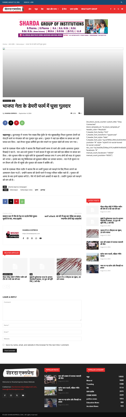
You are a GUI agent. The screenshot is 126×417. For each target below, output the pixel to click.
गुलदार (36, 190)
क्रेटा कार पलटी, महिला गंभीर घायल (110, 255)
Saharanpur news (26, 190)
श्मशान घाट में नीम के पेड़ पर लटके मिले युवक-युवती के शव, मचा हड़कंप (20, 217)
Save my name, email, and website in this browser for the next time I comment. (37, 345)
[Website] (32, 238)
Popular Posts (52, 370)
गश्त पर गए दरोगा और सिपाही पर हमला (111, 266)
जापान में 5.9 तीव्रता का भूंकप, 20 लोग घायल (69, 278)
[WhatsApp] (22, 122)
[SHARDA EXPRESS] (12, 235)
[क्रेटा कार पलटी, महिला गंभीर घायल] (92, 257)
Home (5, 44)
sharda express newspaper (17, 187)
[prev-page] (4, 286)
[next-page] (8, 286)
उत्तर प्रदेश (12, 44)
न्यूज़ (13, 101)
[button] (122, 2)
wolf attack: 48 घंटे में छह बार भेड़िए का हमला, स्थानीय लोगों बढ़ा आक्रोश (63, 217)
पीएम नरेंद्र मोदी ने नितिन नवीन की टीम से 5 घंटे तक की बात (15, 278)
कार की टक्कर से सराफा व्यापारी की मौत (111, 243)
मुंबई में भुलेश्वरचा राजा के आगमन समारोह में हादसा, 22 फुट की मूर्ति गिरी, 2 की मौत (41, 279)
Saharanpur (20, 44)
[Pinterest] (16, 122)
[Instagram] (114, 9)
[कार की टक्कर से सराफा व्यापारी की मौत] (92, 245)
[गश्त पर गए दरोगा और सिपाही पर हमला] (92, 269)
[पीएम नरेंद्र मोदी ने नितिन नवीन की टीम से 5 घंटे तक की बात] (15, 266)
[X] (118, 9)
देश (31, 274)
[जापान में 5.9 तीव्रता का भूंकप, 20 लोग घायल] (69, 266)
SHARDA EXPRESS (11, 113)
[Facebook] (110, 9)
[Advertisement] (104, 172)
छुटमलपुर (43, 190)
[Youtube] (122, 9)
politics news (7, 274)
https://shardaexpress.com (31, 233)
